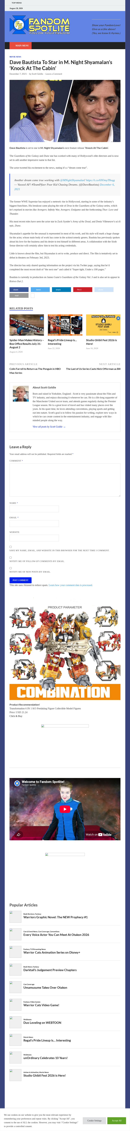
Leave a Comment (54, 74)
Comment (16, 461)
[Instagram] (111, 8)
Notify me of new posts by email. (30, 572)
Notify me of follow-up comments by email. (37, 561)
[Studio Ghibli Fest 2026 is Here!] (103, 336)
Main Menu (22, 45)
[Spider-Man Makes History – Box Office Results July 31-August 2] (27, 336)
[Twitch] (115, 8)
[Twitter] (107, 8)
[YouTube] (99, 8)
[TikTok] (119, 8)
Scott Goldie (37, 74)
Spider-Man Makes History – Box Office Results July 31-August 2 (27, 343)
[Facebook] (103, 8)
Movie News (15, 57)
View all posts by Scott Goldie (49, 426)
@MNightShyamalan (72, 180)
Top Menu (17, 3)
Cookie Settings (94, 1120)
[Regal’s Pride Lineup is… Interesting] (65, 336)
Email (14, 517)
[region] (65, 1119)
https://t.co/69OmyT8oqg (100, 180)
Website (15, 532)
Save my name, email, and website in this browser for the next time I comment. (60, 550)
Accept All (116, 1120)
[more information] (32, 296)
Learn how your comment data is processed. (71, 585)
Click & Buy (16, 716)
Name (14, 503)
